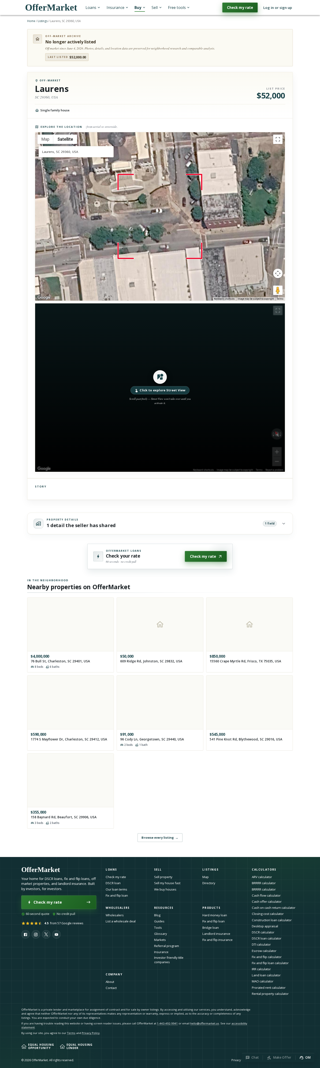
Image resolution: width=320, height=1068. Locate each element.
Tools (158, 927)
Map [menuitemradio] (45, 139)
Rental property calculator (270, 994)
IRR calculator (261, 969)
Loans (91, 7)
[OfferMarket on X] (46, 934)
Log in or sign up (277, 7)
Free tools (177, 7)
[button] (160, 387)
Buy (137, 7)
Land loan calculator (266, 975)
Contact (111, 988)
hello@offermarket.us (204, 1023)
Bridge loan (210, 927)
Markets (160, 940)
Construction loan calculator (272, 920)
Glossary (160, 934)
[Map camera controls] (278, 273)
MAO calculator (262, 981)
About (110, 982)
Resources (164, 907)
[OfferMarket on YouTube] (56, 934)
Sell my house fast (167, 883)
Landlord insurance (216, 934)
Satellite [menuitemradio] (65, 139)
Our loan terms (116, 889)
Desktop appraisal (265, 926)
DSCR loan (113, 883)
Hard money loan (214, 915)
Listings (43, 21)
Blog (157, 915)
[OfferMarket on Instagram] (36, 934)
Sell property (163, 877)
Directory (208, 883)
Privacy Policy (91, 1033)
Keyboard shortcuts (224, 299)
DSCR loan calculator (266, 938)
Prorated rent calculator (269, 987)
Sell (155, 7)
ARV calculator (262, 877)
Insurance (115, 7)
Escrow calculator (264, 951)
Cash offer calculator (267, 901)
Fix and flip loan (117, 895)
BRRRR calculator (264, 883)
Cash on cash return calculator (273, 908)
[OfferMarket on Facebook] (25, 934)
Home (31, 21)
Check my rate (240, 7)
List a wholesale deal (121, 921)
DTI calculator (261, 944)
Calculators (264, 869)
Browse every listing (159, 837)
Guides (159, 921)
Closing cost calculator (268, 914)
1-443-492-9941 (167, 1023)
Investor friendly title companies (168, 959)
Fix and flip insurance (217, 940)
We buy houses (165, 889)
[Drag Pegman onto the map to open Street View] (278, 290)
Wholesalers (115, 915)
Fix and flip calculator (267, 957)
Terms (280, 299)
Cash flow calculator (266, 895)
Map (205, 877)
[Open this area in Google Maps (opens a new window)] (44, 297)
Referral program (166, 946)
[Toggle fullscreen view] (278, 139)
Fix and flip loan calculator (270, 963)
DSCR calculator (263, 932)
